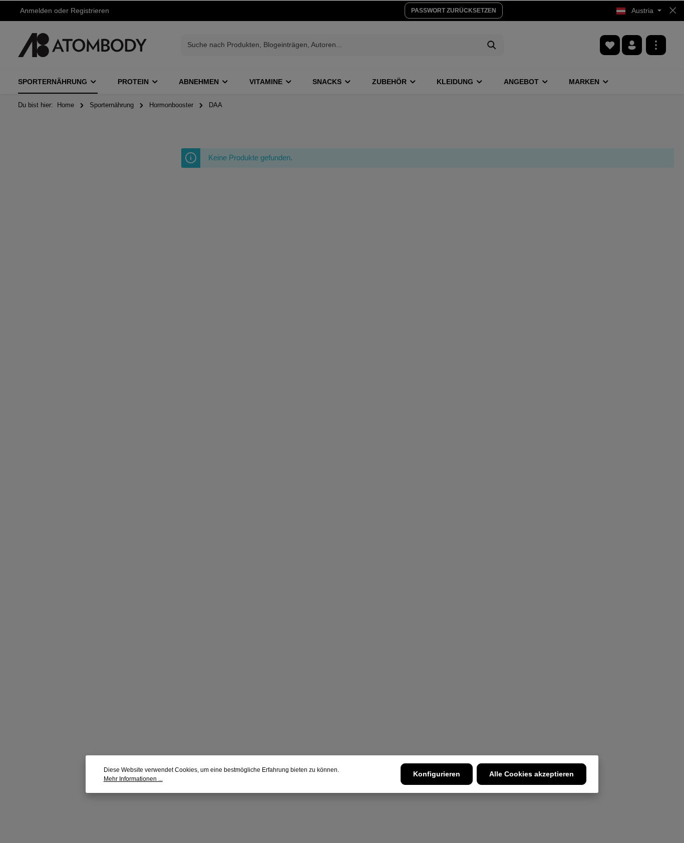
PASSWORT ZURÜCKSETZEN (453, 10)
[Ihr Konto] (632, 45)
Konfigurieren (436, 774)
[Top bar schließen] (672, 11)
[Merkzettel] (610, 45)
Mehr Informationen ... (133, 778)
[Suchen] (492, 45)
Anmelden (36, 11)
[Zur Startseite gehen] (82, 45)
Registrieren (90, 11)
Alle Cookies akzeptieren (531, 774)
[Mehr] (656, 45)
